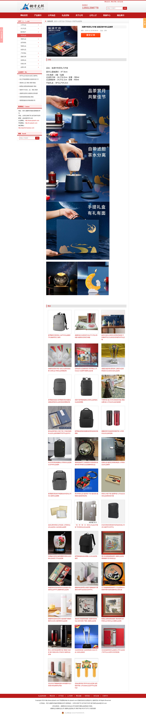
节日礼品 (23, 35)
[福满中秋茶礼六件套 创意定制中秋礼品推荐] (62, 41)
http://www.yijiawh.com (32, 120)
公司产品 (61, 21)
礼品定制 (65, 15)
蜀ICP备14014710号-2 (83, 708)
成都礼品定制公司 (70, 708)
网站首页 (107, 2)
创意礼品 (23, 49)
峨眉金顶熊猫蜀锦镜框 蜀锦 (28, 86)
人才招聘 (70, 696)
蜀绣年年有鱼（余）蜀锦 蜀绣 (29, 90)
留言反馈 (120, 2)
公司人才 (93, 15)
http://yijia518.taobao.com (26, 128)
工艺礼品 (23, 25)
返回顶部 (93, 708)
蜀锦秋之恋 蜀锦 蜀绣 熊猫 (28, 83)
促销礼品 (23, 60)
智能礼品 (23, 46)
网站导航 (113, 2)
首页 (55, 21)
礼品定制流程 (42, 696)
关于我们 (61, 696)
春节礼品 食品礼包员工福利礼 (29, 76)
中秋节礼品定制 (77, 21)
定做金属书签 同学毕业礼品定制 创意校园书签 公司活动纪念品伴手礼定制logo (86, 686)
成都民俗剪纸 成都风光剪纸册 (29, 93)
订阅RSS (105, 696)
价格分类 (23, 63)
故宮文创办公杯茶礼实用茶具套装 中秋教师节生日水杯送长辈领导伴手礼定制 (113, 337)
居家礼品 (23, 39)
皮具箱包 (23, 42)
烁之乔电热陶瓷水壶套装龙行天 (29, 79)
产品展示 (38, 15)
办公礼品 (23, 28)
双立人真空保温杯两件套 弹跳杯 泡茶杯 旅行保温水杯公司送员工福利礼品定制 (59, 652)
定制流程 (24, 21)
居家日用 (23, 56)
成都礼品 (53, 708)
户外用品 (23, 53)
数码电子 (23, 32)
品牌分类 (23, 67)
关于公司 (79, 15)
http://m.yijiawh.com (31, 123)
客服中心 (107, 15)
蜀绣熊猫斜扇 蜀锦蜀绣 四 (27, 100)
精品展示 (120, 15)
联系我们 (87, 696)
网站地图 (78, 696)
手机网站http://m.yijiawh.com (68, 700)
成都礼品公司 (60, 708)
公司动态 (51, 15)
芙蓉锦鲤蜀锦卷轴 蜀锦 (27, 97)
